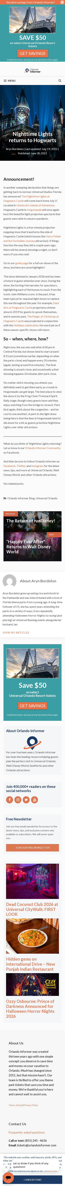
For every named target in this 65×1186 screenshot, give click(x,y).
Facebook (9, 465)
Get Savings (32, 53)
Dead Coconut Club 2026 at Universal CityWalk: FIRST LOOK (32, 909)
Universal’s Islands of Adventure (35, 205)
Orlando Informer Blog (21, 498)
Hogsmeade (34, 209)
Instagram (37, 465)
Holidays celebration (26, 325)
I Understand (32, 1179)
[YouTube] (34, 799)
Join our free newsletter (32, 847)
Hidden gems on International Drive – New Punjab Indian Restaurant (30, 964)
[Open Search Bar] (60, 80)
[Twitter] (26, 799)
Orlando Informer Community (42, 448)
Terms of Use (15, 1105)
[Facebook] (9, 799)
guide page (21, 263)
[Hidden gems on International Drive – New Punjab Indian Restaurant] (32, 951)
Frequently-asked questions (27, 1132)
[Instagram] (17, 799)
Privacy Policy (30, 1105)
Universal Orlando (46, 498)
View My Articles (16, 632)
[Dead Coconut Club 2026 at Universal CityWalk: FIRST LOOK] (32, 896)
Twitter (20, 465)
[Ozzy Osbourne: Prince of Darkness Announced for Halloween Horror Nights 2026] (32, 993)
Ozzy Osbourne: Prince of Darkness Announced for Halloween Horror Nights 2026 (30, 1009)
